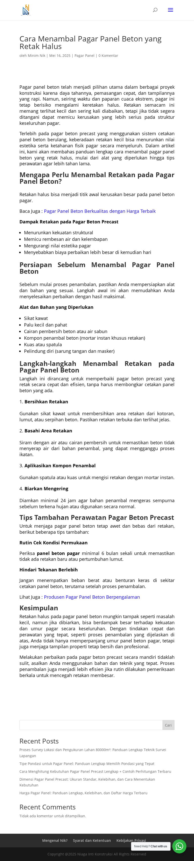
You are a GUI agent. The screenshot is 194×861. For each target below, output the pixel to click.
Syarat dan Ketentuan (92, 840)
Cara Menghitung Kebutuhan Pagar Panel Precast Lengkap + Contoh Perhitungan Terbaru (95, 771)
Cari (168, 725)
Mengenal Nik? (54, 840)
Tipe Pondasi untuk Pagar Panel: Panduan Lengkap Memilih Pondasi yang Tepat (86, 763)
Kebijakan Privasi (131, 840)
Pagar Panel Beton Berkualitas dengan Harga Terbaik (100, 211)
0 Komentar (108, 55)
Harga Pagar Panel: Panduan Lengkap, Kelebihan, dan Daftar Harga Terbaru (83, 792)
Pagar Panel (84, 55)
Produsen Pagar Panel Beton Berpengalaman (92, 597)
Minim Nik (36, 55)
